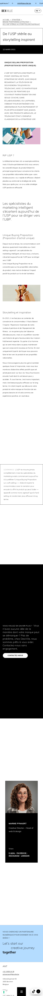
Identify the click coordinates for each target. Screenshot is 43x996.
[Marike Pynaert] (21, 797)
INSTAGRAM (14, 856)
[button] (38, 11)
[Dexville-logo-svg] (7, 11)
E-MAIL (12, 853)
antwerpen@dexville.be (11, 974)
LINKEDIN (25, 856)
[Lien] (21, 943)
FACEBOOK (21, 853)
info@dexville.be (20, 3)
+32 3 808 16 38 (8, 972)
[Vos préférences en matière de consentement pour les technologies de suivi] (4, 992)
